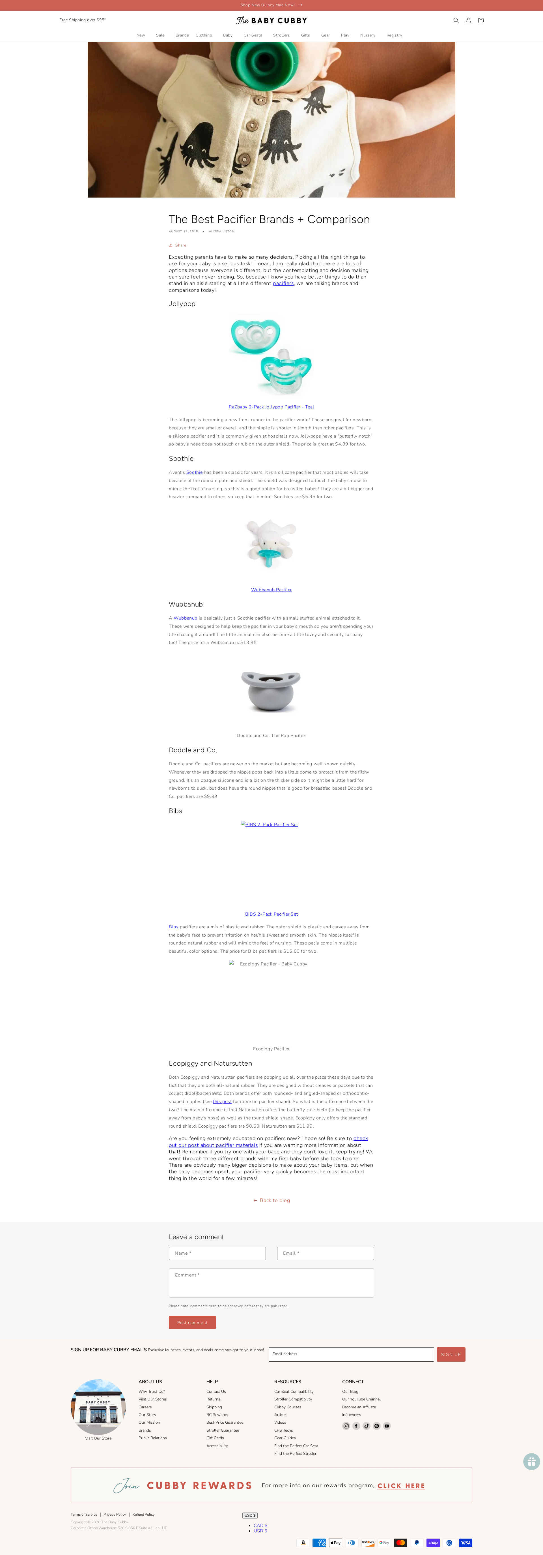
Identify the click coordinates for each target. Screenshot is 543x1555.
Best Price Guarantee (224, 1422)
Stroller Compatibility (293, 1399)
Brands (145, 1430)
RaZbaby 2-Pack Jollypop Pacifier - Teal (271, 407)
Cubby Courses (287, 1407)
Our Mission (149, 1422)
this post (222, 1101)
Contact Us (216, 1391)
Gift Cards (215, 1438)
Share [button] (180, 245)
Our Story (147, 1414)
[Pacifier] (271, 356)
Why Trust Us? (152, 1391)
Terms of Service (84, 1514)
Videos (280, 1422)
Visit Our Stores (153, 1399)
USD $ (250, 1515)
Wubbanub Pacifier (271, 590)
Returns (213, 1399)
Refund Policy (143, 1514)
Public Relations (153, 1438)
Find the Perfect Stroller (295, 1453)
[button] (456, 20)
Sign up (451, 1354)
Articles (281, 1414)
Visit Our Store (98, 1438)
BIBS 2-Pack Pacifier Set (271, 914)
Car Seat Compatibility (294, 1391)
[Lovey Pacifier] (271, 543)
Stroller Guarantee (222, 1430)
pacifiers (283, 283)
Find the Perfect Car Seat (296, 1446)
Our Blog (350, 1391)
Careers (145, 1407)
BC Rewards (217, 1414)
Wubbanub (185, 618)
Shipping (214, 1407)
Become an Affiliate (359, 1407)
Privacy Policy (115, 1514)
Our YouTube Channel (361, 1399)
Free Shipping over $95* (82, 20)
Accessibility (217, 1446)
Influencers (351, 1414)
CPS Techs (283, 1430)
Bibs (173, 927)
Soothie (194, 472)
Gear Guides (285, 1438)
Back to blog (275, 1200)
